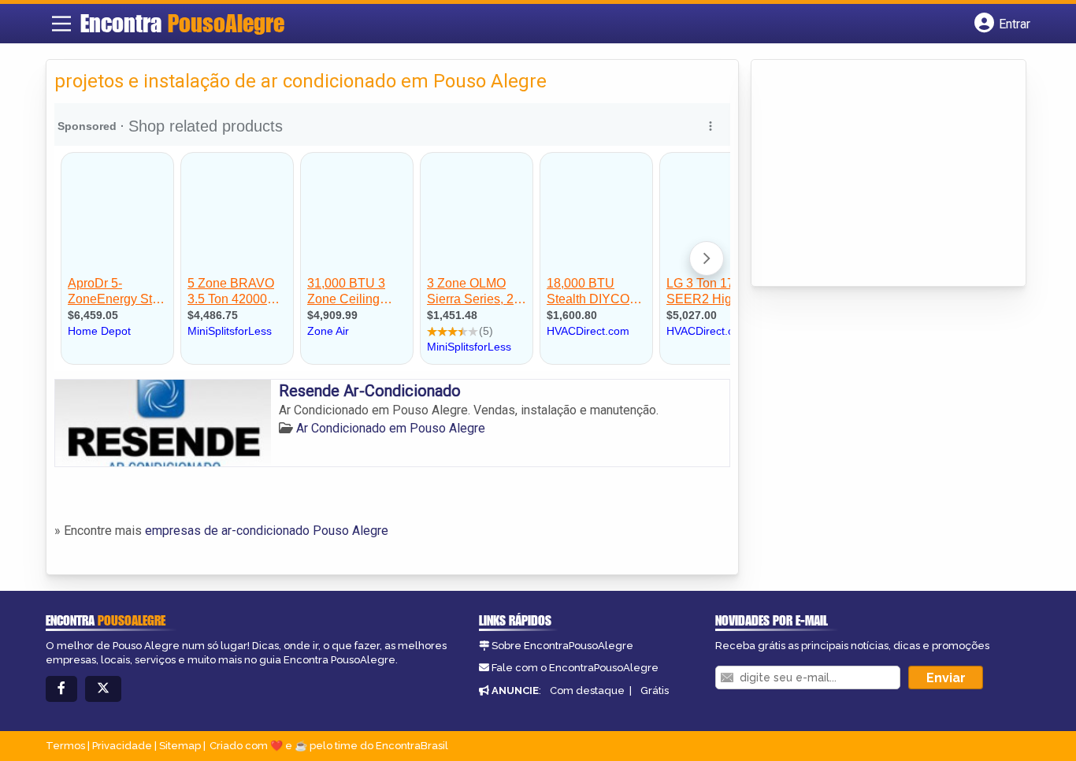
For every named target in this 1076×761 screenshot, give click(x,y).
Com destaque (587, 690)
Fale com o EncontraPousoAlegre (575, 668)
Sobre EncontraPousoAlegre (562, 645)
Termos (65, 746)
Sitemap (180, 746)
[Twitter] (103, 689)
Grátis (654, 690)
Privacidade (122, 746)
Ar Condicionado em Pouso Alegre (390, 428)
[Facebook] (61, 689)
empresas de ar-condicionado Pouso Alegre (266, 530)
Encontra (182, 23)
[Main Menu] (61, 23)
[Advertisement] (877, 174)
